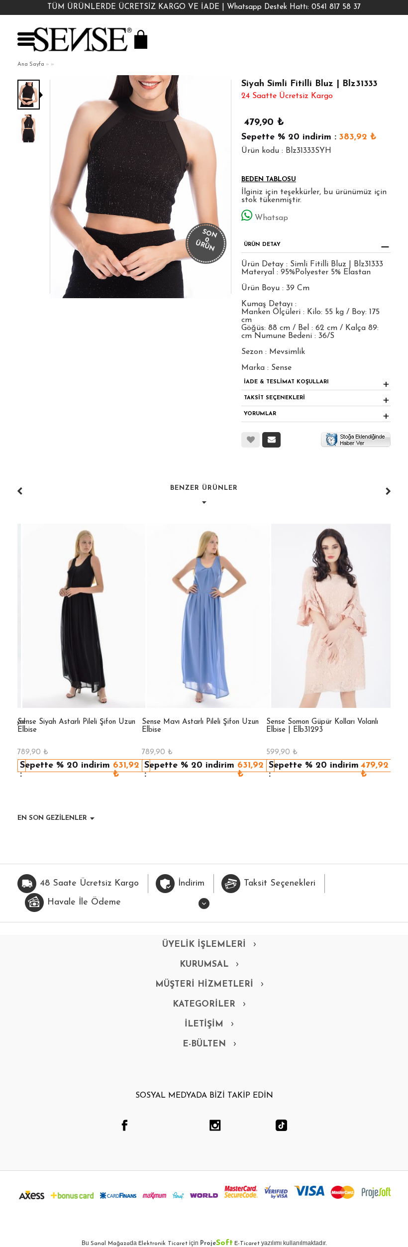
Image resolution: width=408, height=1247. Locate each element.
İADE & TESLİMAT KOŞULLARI (286, 382)
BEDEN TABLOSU (268, 179)
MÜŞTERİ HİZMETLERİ (204, 984)
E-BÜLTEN (204, 1044)
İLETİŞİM (204, 1024)
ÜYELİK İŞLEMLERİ (204, 944)
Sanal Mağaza (110, 1244)
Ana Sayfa (30, 64)
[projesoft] (376, 1192)
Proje (216, 1244)
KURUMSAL (204, 964)
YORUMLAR (260, 414)
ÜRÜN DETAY (262, 244)
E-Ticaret (247, 1244)
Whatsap (271, 218)
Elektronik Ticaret (163, 1244)
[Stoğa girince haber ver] (356, 439)
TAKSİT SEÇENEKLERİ (274, 398)
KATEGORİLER (204, 1004)
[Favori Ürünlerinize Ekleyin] (250, 440)
